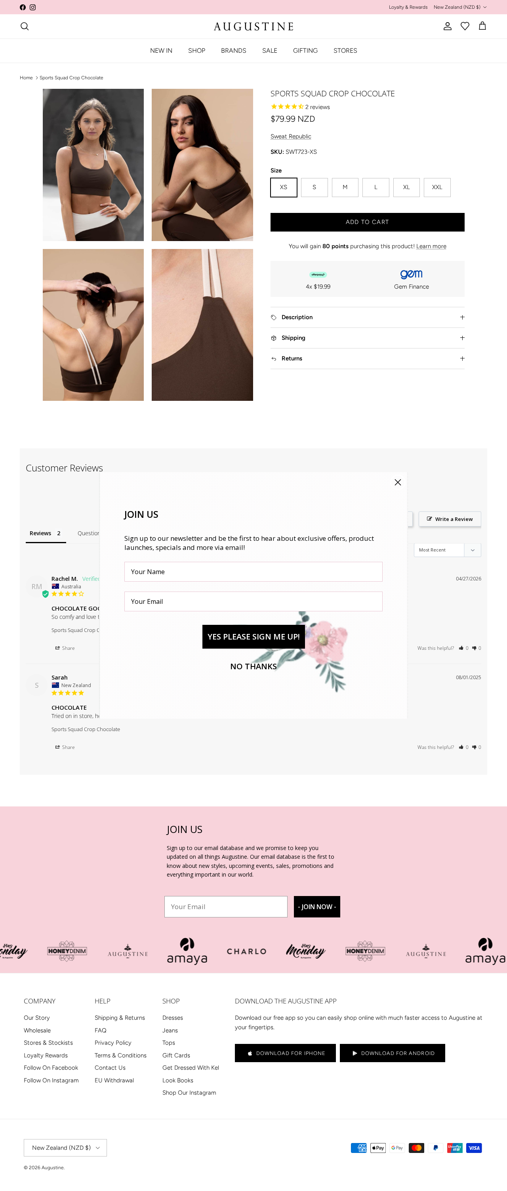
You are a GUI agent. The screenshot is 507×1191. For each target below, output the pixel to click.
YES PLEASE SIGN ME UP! (254, 636)
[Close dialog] (398, 482)
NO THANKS (253, 666)
